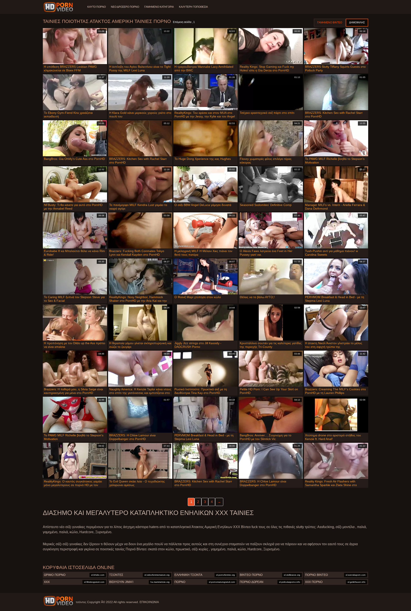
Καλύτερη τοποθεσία (193, 6)
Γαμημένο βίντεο (329, 22)
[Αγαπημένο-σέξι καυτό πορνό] (59, 7)
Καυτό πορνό (96, 6)
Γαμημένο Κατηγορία (159, 6)
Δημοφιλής (357, 22)
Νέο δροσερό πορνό (125, 6)
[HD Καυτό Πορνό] (58, 601)
